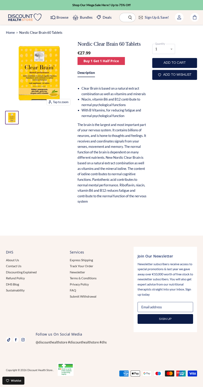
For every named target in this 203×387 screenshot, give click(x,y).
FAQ (73, 290)
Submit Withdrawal (83, 296)
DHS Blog (12, 284)
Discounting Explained (21, 272)
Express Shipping (81, 260)
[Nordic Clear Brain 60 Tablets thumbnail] (12, 117)
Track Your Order (81, 266)
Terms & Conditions (83, 278)
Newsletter (77, 272)
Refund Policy (15, 278)
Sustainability (15, 290)
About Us (12, 260)
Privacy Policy (79, 284)
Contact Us (13, 266)
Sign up (165, 318)
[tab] (86, 73)
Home (10, 33)
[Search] (130, 17)
